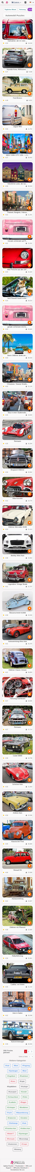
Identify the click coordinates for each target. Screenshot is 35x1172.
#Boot (16, 1065)
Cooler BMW (17, 756)
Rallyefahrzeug (17, 956)
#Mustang (17, 1149)
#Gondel (24, 1092)
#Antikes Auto (25, 1128)
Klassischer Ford (17, 841)
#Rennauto (11, 1139)
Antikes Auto (17, 813)
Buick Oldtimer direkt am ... (17, 355)
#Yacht (9, 1113)
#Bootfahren (24, 1107)
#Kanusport (12, 1092)
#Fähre (24, 1097)
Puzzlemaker (19, 1166)
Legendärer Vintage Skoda (17, 584)
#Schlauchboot (13, 1097)
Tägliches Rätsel (10, 9)
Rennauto (17, 441)
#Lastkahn (12, 1102)
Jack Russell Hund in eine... (17, 298)
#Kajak (22, 1081)
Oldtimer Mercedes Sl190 (17, 527)
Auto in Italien (17, 1013)
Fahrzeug (22, 9)
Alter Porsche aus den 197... (17, 270)
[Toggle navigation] (2, 2)
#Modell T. (10, 1133)
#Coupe (24, 1144)
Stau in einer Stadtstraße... (17, 413)
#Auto (7, 1065)
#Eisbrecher (12, 1118)
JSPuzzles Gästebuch (20, 1168)
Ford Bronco (17, 98)
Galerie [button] (16, 2)
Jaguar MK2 (17, 127)
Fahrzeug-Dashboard (17, 698)
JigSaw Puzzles (8, 1166)
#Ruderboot (24, 1076)
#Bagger (23, 1102)
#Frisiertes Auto (10, 1128)
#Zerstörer (24, 1118)
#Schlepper (11, 1107)
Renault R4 (18, 870)
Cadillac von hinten (17, 984)
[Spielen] (30, 36)
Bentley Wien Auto (17, 556)
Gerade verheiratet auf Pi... (17, 241)
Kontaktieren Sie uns (17, 1170)
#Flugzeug (26, 1065)
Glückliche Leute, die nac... (17, 184)
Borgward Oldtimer (17, 470)
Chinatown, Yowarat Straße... (17, 384)
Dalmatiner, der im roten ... (17, 41)
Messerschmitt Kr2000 (17, 613)
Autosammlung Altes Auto (17, 641)
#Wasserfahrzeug (22, 1113)
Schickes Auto (17, 784)
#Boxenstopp (23, 1139)
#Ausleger (24, 1086)
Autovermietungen (17, 1042)
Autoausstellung (17, 899)
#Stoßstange (13, 1123)
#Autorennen (12, 1144)
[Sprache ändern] (31, 2)
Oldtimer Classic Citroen (17, 670)
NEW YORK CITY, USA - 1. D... (17, 155)
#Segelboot (11, 1076)
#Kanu (13, 1081)
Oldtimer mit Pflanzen (17, 927)
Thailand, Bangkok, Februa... (17, 212)
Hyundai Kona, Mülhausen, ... (17, 69)
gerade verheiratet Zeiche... (17, 327)
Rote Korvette (18, 498)
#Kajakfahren (11, 1086)
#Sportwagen (13, 1071)
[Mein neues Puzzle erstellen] (25, 2)
